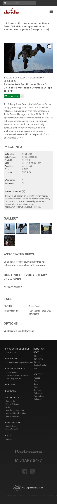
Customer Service (13, 416)
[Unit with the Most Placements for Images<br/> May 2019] (11, 91)
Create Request (12, 426)
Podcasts (38, 393)
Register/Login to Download (20, 331)
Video (36, 381)
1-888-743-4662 (12, 372)
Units (8, 435)
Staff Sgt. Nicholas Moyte (29, 84)
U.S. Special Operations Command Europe (28, 88)
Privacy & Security (12, 404)
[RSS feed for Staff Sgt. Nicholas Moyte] (46, 84)
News (36, 384)
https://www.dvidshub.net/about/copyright (22, 207)
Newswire (10, 391)
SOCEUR (8, 306)
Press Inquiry (12, 422)
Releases (38, 356)
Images (37, 378)
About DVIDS (12, 397)
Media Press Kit (12, 429)
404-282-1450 (11, 353)
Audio (36, 387)
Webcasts (38, 399)
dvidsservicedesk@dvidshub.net (19, 362)
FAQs (7, 407)
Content (38, 374)
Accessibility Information (15, 413)
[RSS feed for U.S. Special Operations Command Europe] (8, 91)
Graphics (37, 390)
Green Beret (34, 306)
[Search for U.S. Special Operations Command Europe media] (5, 91)
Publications (39, 396)
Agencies (9, 439)
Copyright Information (14, 410)
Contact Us (10, 401)
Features (10, 385)
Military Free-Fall (11, 311)
